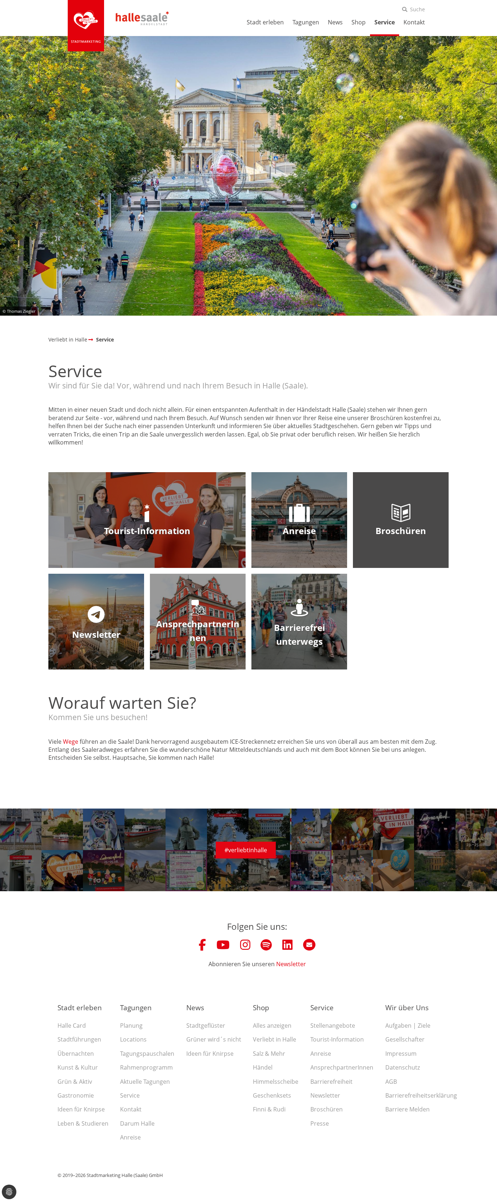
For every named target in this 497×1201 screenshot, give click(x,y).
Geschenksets (272, 1095)
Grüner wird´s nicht (213, 1039)
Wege (70, 742)
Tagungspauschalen (147, 1054)
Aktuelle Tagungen (145, 1082)
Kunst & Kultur (77, 1067)
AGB (391, 1082)
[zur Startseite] (86, 25)
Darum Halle (137, 1123)
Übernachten (75, 1054)
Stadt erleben (265, 22)
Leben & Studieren (82, 1123)
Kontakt (414, 22)
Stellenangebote (332, 1026)
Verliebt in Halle (274, 1039)
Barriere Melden (407, 1109)
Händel (263, 1067)
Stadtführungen (79, 1039)
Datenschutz (402, 1067)
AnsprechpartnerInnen (341, 1067)
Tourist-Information (337, 1039)
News (335, 22)
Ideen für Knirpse (81, 1109)
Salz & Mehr (269, 1054)
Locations (133, 1039)
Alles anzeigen (272, 1026)
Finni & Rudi (269, 1109)
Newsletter (291, 964)
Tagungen (306, 22)
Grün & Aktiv (74, 1082)
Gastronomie (75, 1095)
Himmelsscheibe (275, 1082)
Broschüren (326, 1109)
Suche (417, 9)
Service (384, 22)
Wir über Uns (407, 1007)
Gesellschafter (405, 1039)
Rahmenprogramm (146, 1067)
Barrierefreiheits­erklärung (421, 1095)
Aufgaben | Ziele (407, 1026)
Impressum (401, 1054)
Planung (131, 1026)
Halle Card (71, 1026)
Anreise (130, 1137)
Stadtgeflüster (205, 1026)
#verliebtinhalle (245, 850)
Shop (358, 22)
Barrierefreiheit (331, 1082)
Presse (319, 1123)
